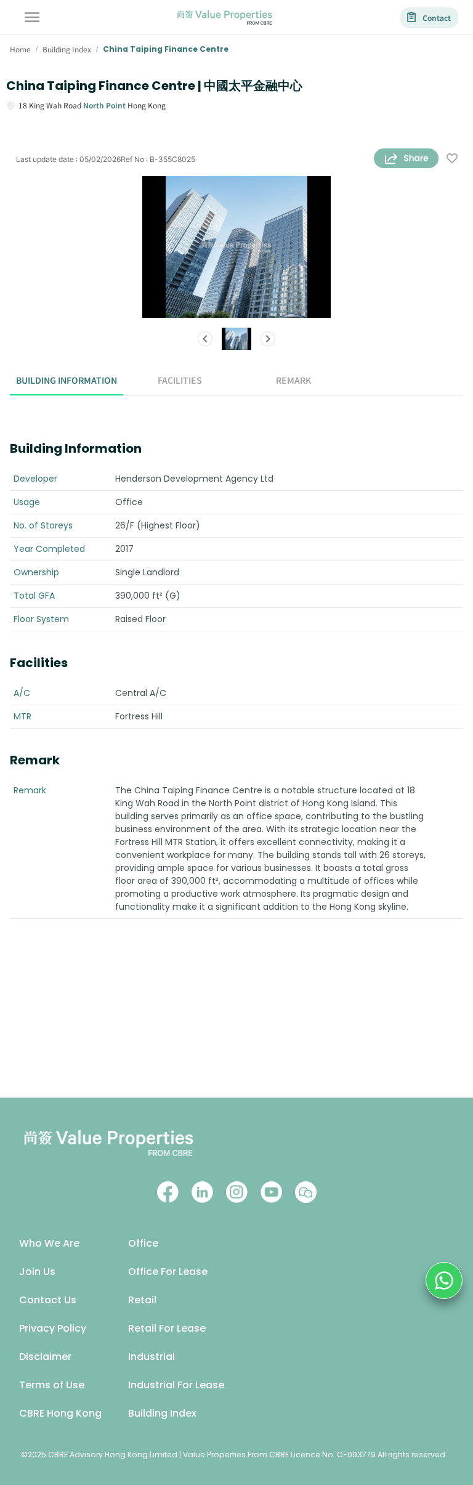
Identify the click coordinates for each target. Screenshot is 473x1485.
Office (143, 1243)
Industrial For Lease (176, 1385)
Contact (436, 17)
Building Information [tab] (66, 380)
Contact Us (47, 1300)
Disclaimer (45, 1356)
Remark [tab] (293, 380)
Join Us (37, 1271)
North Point (104, 105)
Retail (142, 1300)
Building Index (162, 1413)
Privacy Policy (52, 1328)
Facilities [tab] (180, 380)
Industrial (151, 1356)
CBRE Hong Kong (60, 1413)
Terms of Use (51, 1385)
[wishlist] (452, 159)
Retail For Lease (167, 1328)
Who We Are (49, 1243)
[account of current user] (32, 17)
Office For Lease (168, 1271)
